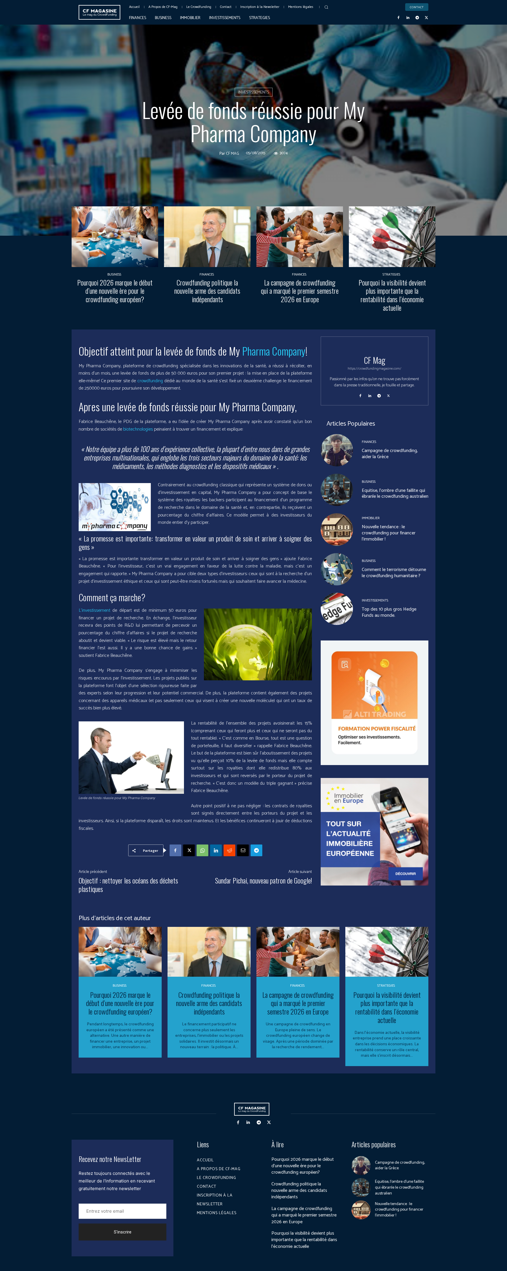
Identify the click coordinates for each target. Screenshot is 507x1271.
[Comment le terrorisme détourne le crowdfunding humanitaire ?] (337, 569)
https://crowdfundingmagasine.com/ (374, 368)
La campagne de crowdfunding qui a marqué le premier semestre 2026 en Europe (300, 291)
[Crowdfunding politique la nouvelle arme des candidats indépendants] (207, 236)
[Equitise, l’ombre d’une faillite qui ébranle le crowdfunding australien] (337, 490)
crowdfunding (150, 381)
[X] (426, 18)
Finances (207, 274)
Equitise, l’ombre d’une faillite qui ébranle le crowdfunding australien (395, 494)
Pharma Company (273, 350)
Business (114, 274)
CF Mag (232, 154)
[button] (326, 7)
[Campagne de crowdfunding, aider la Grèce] (337, 450)
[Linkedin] (408, 18)
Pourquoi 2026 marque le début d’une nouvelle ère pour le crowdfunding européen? (115, 291)
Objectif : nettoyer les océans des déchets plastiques (128, 884)
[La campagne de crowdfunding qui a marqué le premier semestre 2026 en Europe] (299, 236)
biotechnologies (138, 429)
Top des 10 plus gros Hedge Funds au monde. (389, 612)
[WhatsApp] (202, 850)
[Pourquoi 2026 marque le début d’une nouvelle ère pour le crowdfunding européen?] (115, 236)
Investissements (253, 92)
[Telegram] (417, 18)
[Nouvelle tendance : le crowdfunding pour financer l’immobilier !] (337, 529)
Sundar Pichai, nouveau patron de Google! (263, 880)
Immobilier (371, 518)
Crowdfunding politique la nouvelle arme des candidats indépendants (207, 291)
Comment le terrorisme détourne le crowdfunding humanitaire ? (394, 573)
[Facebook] (399, 18)
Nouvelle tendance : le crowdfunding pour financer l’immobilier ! (388, 533)
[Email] (243, 850)
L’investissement (95, 610)
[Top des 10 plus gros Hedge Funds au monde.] (337, 609)
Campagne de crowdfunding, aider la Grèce (390, 454)
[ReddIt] (229, 850)
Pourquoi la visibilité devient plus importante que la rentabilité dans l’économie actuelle (392, 295)
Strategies (391, 274)
